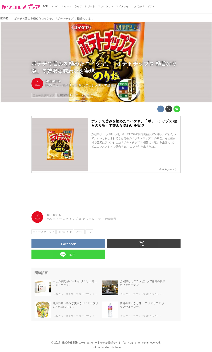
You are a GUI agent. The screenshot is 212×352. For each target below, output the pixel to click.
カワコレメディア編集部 (99, 85)
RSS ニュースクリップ (62, 85)
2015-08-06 (53, 81)
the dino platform (111, 347)
